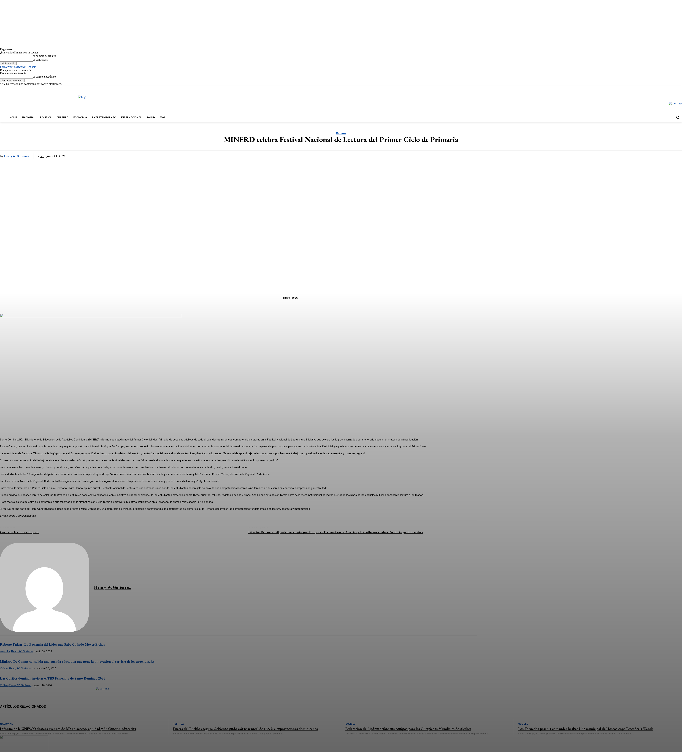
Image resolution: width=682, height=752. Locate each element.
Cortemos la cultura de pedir (19, 532)
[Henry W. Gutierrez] (44, 587)
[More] (393, 296)
